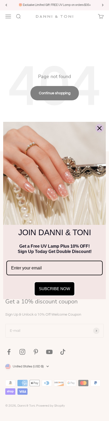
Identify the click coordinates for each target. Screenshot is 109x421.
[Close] (99, 128)
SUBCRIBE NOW (54, 288)
